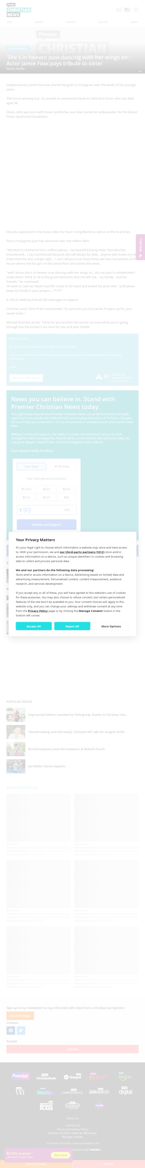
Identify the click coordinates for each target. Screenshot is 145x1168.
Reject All (72, 626)
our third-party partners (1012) (82, 552)
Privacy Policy (38, 611)
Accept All (34, 626)
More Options (111, 626)
